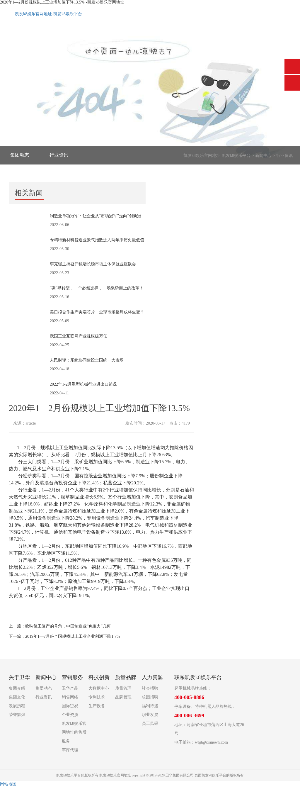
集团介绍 (17, 688)
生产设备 (96, 706)
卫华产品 (70, 688)
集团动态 (19, 154)
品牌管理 (123, 697)
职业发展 (150, 715)
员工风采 (150, 723)
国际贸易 (70, 706)
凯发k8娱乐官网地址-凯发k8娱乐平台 (48, 14)
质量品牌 (125, 677)
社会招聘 (150, 688)
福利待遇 (150, 706)
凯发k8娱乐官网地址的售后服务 (74, 732)
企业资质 (70, 715)
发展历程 (17, 706)
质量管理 (123, 688)
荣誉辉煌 (17, 715)
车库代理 (70, 750)
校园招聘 (150, 697)
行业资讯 (59, 154)
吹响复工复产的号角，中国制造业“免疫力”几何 (68, 626)
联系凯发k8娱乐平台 (198, 677)
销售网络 (70, 697)
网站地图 (8, 784)
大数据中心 (98, 688)
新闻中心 (263, 155)
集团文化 (17, 697)
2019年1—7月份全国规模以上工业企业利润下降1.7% (72, 636)
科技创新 (99, 677)
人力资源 (152, 677)
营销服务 (72, 677)
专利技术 (96, 697)
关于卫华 (19, 677)
